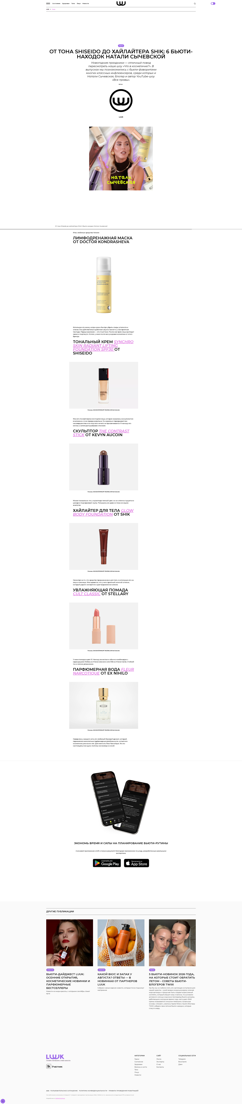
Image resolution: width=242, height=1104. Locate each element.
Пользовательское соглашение (64, 1091)
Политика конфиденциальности (93, 1091)
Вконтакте (182, 1062)
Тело (73, 3)
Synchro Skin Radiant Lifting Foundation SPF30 (103, 345)
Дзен (180, 1064)
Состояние (56, 3)
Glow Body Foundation (103, 512)
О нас (158, 1064)
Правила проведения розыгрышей (123, 1091)
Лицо (79, 3)
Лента (158, 1059)
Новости (86, 3)
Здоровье (65, 3)
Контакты (160, 1067)
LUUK (121, 117)
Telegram (182, 1059)
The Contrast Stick (101, 433)
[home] (121, 3)
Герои (137, 1059)
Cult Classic (86, 593)
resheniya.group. (60, 1098)
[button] (49, 3)
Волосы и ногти (141, 1067)
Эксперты (160, 1062)
